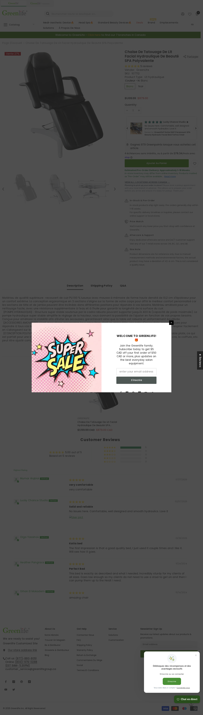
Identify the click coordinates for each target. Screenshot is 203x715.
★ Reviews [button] (200, 360)
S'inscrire (136, 380)
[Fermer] (171, 322)
